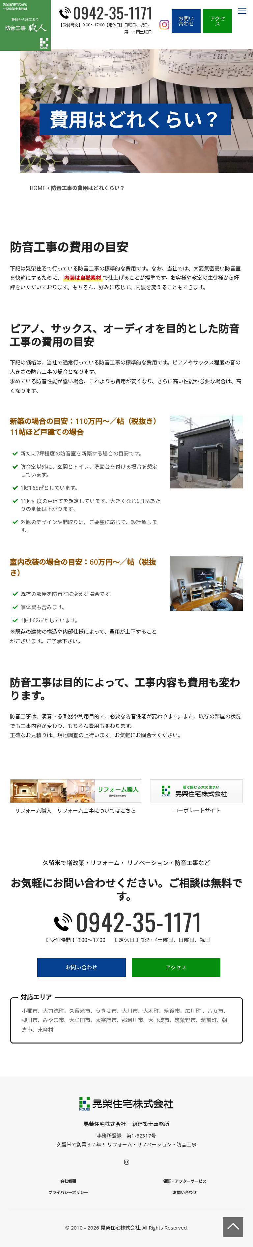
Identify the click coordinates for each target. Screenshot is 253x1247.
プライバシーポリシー (68, 1192)
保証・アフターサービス (185, 1181)
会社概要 (68, 1181)
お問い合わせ (186, 21)
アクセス (217, 21)
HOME (37, 188)
